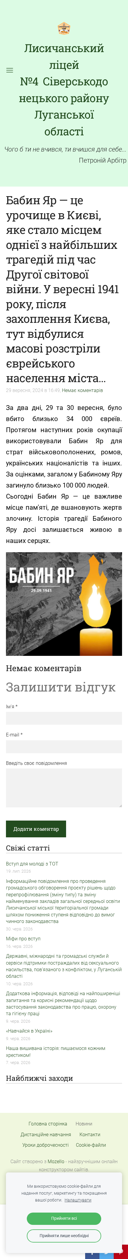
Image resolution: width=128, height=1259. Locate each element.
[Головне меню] (9, 70)
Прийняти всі (64, 1218)
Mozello (56, 1161)
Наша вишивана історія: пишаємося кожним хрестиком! (55, 1051)
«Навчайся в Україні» (29, 1031)
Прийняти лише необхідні (64, 1235)
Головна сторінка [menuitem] (48, 1124)
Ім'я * (12, 706)
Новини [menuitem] (84, 1124)
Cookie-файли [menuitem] (91, 1145)
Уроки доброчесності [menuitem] (45, 1145)
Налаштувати (78, 1200)
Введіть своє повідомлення (36, 763)
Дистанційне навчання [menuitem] (46, 1134)
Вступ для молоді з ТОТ (32, 864)
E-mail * (14, 735)
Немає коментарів (82, 390)
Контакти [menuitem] (89, 1134)
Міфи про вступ (23, 939)
